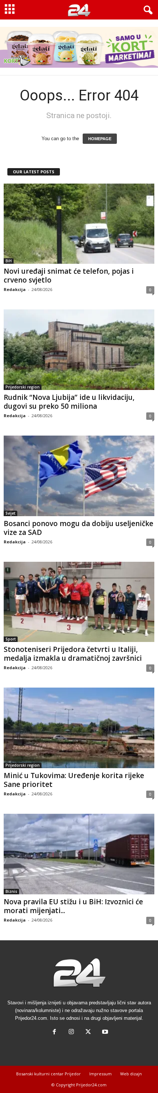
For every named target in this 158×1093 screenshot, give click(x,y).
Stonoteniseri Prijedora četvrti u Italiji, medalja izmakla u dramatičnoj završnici (73, 654)
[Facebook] (54, 1032)
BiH (9, 260)
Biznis (11, 891)
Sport (11, 639)
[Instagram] (71, 1032)
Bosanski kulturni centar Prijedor (48, 1073)
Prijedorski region (23, 387)
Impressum (100, 1073)
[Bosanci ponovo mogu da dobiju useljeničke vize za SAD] (79, 476)
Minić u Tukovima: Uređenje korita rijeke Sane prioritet (74, 780)
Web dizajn (131, 1073)
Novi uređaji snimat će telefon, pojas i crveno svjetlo (69, 275)
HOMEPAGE (99, 138)
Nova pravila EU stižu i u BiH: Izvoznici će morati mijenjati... (73, 906)
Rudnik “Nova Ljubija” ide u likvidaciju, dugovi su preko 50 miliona (69, 402)
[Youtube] (104, 1032)
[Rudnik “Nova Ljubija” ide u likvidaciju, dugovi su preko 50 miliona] (79, 349)
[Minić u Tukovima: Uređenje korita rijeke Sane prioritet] (79, 728)
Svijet (10, 513)
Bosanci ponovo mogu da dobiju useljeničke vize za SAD (78, 528)
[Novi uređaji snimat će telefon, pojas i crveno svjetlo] (79, 224)
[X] (88, 1032)
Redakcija (15, 289)
